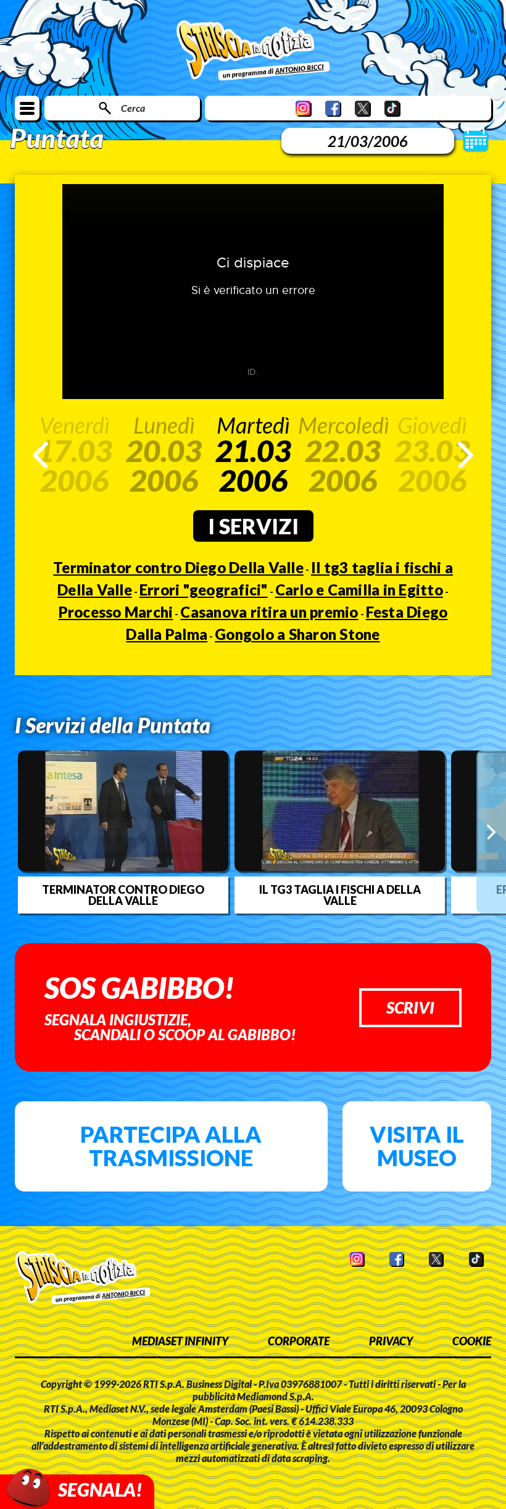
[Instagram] (304, 108)
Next (465, 455)
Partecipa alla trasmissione (171, 1145)
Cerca (133, 108)
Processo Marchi (116, 612)
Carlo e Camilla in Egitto (359, 590)
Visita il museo (417, 1145)
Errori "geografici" (203, 590)
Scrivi (410, 1007)
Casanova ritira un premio (269, 612)
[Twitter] (363, 108)
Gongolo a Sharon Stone (297, 634)
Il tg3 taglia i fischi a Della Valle (340, 895)
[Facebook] (333, 108)
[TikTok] (392, 108)
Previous (40, 455)
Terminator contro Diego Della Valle (178, 567)
